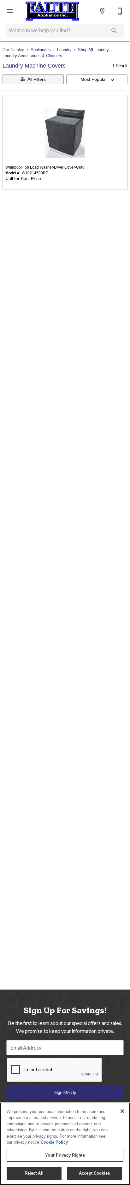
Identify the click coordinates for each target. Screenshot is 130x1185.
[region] (65, 1143)
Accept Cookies (94, 1173)
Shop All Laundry (93, 49)
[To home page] (52, 11)
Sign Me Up (65, 1092)
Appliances (41, 49)
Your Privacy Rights (65, 1155)
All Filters (36, 79)
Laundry (64, 49)
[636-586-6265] (119, 11)
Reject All (34, 1173)
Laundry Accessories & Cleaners (32, 55)
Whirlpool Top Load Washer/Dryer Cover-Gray (44, 167)
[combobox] (96, 79)
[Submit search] (114, 30)
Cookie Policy (54, 1142)
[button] (10, 11)
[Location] (102, 11)
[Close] (122, 1111)
